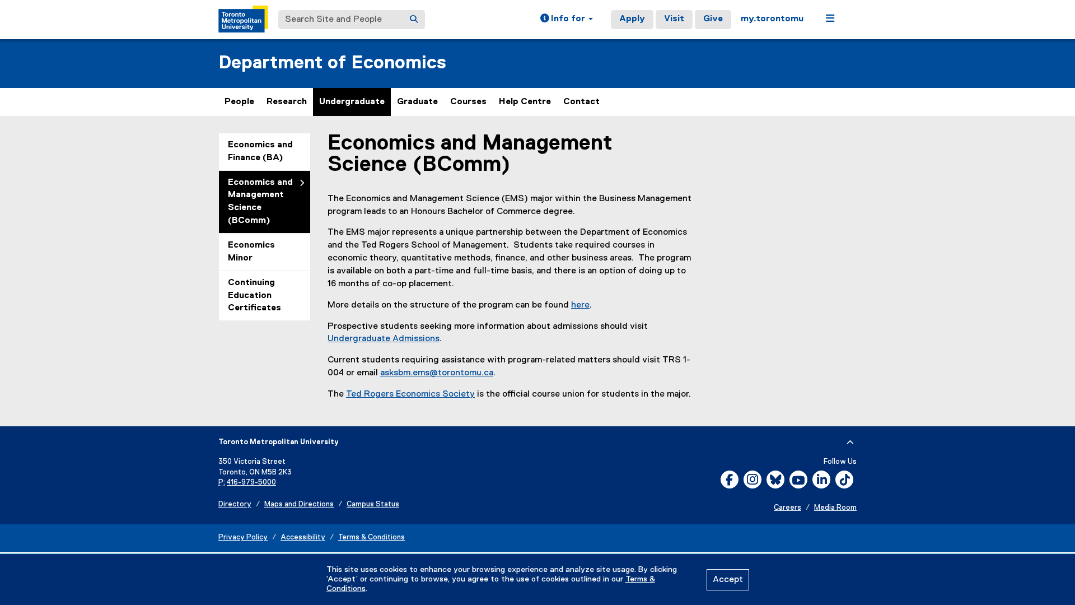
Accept (728, 579)
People (239, 101)
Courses (468, 101)
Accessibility (303, 537)
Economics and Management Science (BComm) (260, 202)
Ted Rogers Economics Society (410, 394)
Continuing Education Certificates (254, 295)
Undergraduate (352, 101)
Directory (234, 504)
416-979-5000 (251, 482)
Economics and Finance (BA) (260, 151)
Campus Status (373, 504)
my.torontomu (772, 19)
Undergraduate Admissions (384, 338)
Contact (581, 101)
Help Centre (525, 101)
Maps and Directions (299, 504)
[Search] (414, 19)
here (580, 305)
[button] (566, 19)
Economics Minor (251, 252)
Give (713, 19)
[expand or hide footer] (850, 442)
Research (287, 101)
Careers (787, 507)
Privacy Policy (243, 537)
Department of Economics (332, 63)
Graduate (417, 101)
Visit (674, 19)
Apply (632, 19)
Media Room (835, 507)
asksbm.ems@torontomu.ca (436, 373)
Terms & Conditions (371, 537)
